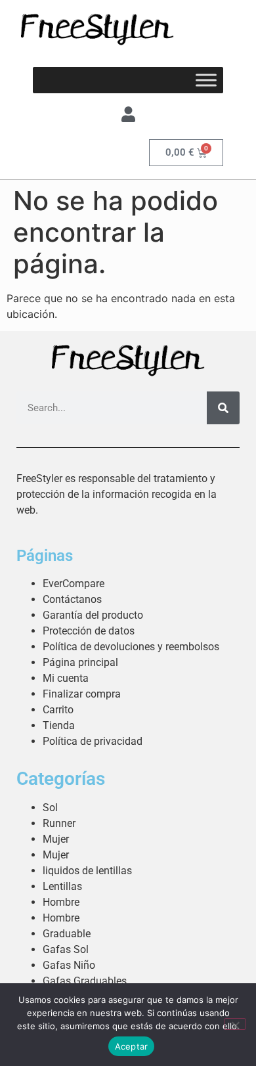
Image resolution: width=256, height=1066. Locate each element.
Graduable (67, 933)
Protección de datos (89, 631)
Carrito (58, 709)
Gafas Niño (69, 965)
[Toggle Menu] (206, 80)
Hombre (61, 902)
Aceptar (131, 1046)
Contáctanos (72, 599)
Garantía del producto (93, 615)
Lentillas (62, 886)
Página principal (80, 662)
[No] (235, 1024)
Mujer (56, 839)
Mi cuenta (66, 678)
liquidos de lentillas (87, 870)
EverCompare (73, 583)
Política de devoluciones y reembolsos (131, 646)
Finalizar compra (82, 694)
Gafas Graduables (85, 981)
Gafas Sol (66, 949)
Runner (59, 823)
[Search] (223, 407)
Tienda (59, 725)
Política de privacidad (92, 741)
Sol (50, 807)
